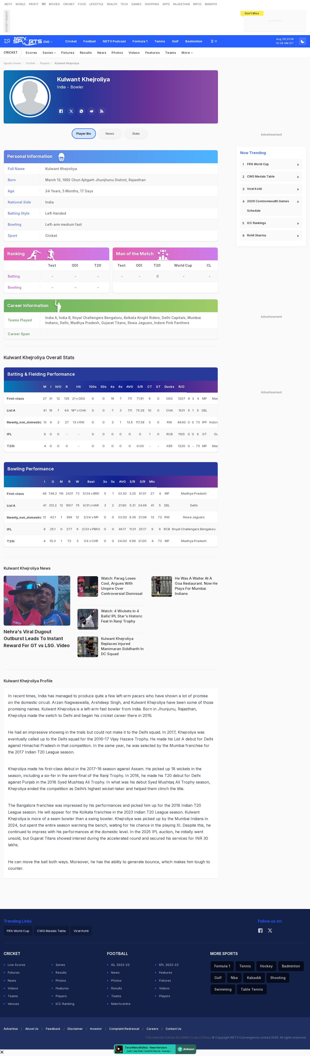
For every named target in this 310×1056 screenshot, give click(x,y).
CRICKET (69, 4)
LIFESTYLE (96, 4)
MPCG (197, 4)
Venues (13, 1004)
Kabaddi (254, 978)
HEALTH (112, 4)
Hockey (266, 966)
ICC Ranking (65, 1004)
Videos (134, 52)
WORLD (20, 4)
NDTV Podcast (114, 41)
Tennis (159, 41)
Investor (96, 1029)
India (61, 87)
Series (48, 52)
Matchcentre (121, 1004)
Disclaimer (75, 1029)
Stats (136, 133)
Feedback (53, 1029)
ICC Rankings (256, 223)
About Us (32, 1029)
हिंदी (44, 4)
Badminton (193, 41)
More (186, 52)
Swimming (223, 989)
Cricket (71, 41)
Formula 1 (139, 41)
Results (86, 52)
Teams (170, 52)
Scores (31, 52)
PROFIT (34, 4)
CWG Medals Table (261, 176)
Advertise (11, 1029)
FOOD (82, 4)
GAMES (136, 4)
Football (89, 41)
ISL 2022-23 (120, 965)
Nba (234, 978)
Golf (175, 41)
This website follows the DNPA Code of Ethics (178, 1037)
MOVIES (54, 4)
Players (45, 63)
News (102, 52)
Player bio (83, 133)
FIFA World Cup (258, 164)
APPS (166, 4)
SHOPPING (152, 4)
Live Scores (16, 965)
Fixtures (68, 52)
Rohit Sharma (256, 235)
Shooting (278, 978)
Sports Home (12, 63)
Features (152, 52)
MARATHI (211, 4)
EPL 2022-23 (168, 965)
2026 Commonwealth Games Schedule (268, 205)
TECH (124, 4)
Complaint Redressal (124, 1029)
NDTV (8, 4)
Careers (152, 1029)
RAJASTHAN (181, 4)
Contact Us (173, 1029)
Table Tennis (252, 989)
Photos (117, 52)
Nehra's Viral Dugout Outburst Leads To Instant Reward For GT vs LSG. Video (37, 638)
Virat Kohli (254, 189)
